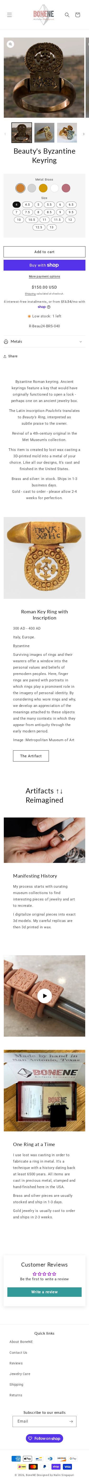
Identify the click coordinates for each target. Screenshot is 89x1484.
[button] (9, 15)
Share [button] (13, 356)
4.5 (27, 204)
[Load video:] (44, 996)
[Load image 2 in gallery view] (44, 133)
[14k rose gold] (66, 188)
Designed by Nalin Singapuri (55, 1475)
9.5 (71, 212)
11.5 (57, 219)
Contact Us (18, 1352)
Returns (15, 1395)
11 (45, 219)
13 (52, 227)
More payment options (44, 276)
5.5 (49, 204)
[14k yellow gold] (43, 188)
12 (70, 219)
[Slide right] (84, 134)
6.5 (71, 204)
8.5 (49, 212)
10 (19, 219)
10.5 (31, 219)
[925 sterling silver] (32, 188)
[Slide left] (5, 134)
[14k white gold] (54, 188)
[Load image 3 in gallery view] (67, 133)
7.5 (27, 212)
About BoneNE (21, 1342)
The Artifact (31, 756)
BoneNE (31, 1475)
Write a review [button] (44, 1292)
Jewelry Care (19, 1374)
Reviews (16, 1363)
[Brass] (20, 188)
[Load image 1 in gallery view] (22, 133)
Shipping (30, 293)
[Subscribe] (71, 1421)
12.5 (39, 227)
